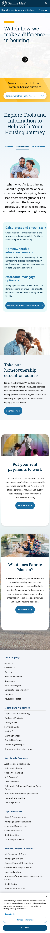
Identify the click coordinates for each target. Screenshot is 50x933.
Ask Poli (8, 731)
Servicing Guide (11, 726)
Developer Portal (12, 698)
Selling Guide (10, 722)
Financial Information (14, 798)
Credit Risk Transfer (13, 830)
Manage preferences (25, 920)
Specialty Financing (13, 772)
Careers (8, 672)
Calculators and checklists (24, 227)
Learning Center (12, 735)
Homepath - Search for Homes (18, 749)
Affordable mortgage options (20, 278)
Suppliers (8, 694)
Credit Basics (10, 884)
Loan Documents (12, 781)
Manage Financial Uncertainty (18, 863)
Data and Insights (12, 685)
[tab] (9, 145)
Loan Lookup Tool (13, 872)
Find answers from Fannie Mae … (20, 96)
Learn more (12, 410)
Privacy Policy (9, 914)
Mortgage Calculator (14, 858)
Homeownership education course (17, 250)
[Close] (47, 897)
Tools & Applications (14, 839)
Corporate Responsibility (16, 689)
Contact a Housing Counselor (18, 867)
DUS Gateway (11, 777)
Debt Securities (11, 835)
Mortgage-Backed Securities (17, 821)
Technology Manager (14, 744)
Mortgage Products (13, 718)
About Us (8, 663)
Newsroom (9, 681)
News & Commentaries (15, 817)
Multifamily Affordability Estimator (21, 793)
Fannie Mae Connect (13, 740)
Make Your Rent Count (14, 888)
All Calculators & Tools (15, 854)
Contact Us (9, 667)
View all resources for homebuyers (24, 305)
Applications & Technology (17, 713)
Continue (25, 928)
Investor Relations (13, 676)
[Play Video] (25, 59)
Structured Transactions (16, 826)
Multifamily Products (14, 768)
